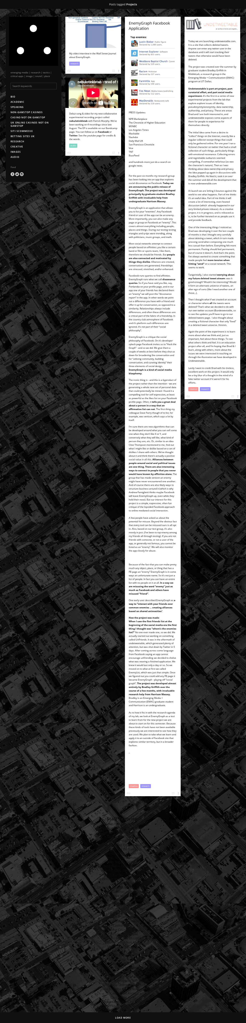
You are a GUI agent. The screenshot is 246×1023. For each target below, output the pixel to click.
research (17, 141)
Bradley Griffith (215, 70)
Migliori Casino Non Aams (123, 959)
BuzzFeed (134, 155)
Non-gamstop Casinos (27, 112)
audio (15, 157)
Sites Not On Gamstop (123, 858)
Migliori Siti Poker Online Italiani (123, 1006)
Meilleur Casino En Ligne (123, 930)
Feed (13, 167)
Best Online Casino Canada (123, 866)
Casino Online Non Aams (123, 942)
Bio (13, 96)
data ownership (212, 169)
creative (17, 146)
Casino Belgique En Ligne (123, 938)
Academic (18, 102)
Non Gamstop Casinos (123, 828)
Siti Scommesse (22, 131)
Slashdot (133, 137)
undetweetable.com (224, 41)
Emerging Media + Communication (206, 77)
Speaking (17, 107)
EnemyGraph (136, 190)
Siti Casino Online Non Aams (123, 985)
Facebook (12, 174)
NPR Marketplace (138, 119)
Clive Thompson (137, 444)
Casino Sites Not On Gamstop (123, 896)
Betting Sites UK (23, 136)
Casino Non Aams (123, 913)
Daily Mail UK (136, 140)
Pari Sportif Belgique (123, 934)
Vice (131, 148)
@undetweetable (223, 310)
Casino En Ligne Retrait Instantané (123, 989)
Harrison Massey (156, 201)
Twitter (17, 174)
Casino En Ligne (123, 951)
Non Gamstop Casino (123, 841)
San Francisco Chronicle (141, 144)
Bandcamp (111, 128)
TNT (131, 151)
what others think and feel (202, 342)
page (139, 344)
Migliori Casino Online (123, 946)
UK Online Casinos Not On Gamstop (30, 124)
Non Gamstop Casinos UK (123, 853)
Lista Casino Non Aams (123, 921)
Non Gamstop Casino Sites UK (123, 870)
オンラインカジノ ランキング (123, 874)
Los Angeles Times (139, 130)
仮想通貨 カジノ (123, 955)
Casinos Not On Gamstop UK (123, 824)
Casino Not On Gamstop (28, 117)
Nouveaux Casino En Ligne (123, 1002)
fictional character (198, 147)
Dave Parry (146, 412)
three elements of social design (145, 366)
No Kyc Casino (123, 964)
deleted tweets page (199, 317)
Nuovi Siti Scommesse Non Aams (123, 980)
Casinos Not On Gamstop (123, 845)
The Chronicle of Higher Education (147, 122)
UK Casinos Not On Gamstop (123, 836)
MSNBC (133, 126)
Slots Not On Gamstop (123, 862)
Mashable (134, 133)
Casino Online (123, 925)
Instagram (22, 174)
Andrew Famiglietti (139, 492)
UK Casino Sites (123, 883)
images (16, 151)
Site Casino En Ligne (123, 968)
